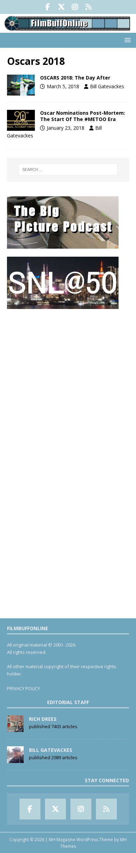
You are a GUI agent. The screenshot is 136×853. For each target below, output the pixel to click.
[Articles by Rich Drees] (15, 728)
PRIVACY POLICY (23, 688)
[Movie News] (21, 85)
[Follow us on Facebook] (47, 7)
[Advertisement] (68, 385)
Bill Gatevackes (107, 86)
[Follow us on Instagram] (75, 7)
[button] (126, 40)
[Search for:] (68, 169)
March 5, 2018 (63, 86)
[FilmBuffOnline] (68, 28)
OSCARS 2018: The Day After (75, 77)
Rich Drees (42, 719)
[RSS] (88, 7)
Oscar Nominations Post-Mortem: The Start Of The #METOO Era (82, 116)
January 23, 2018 (65, 127)
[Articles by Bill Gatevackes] (15, 759)
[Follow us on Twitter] (61, 7)
